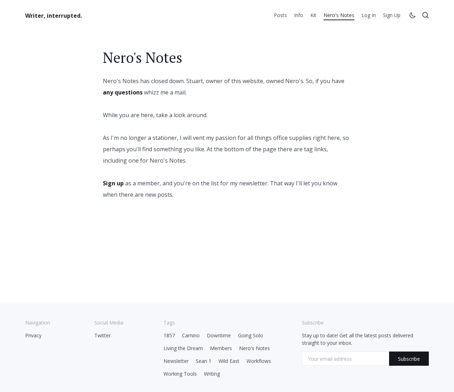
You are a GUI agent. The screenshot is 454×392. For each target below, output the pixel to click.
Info (298, 15)
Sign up (391, 15)
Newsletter (176, 361)
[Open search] (425, 16)
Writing (212, 373)
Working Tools (180, 373)
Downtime (219, 335)
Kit (313, 15)
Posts (280, 15)
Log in (368, 15)
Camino (191, 335)
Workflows (259, 361)
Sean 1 (203, 361)
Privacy (33, 335)
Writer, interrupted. (53, 16)
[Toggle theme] (412, 16)
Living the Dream (183, 348)
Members (221, 348)
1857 (169, 335)
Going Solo (250, 335)
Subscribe (409, 358)
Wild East (228, 361)
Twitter (102, 335)
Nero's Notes (338, 15)
